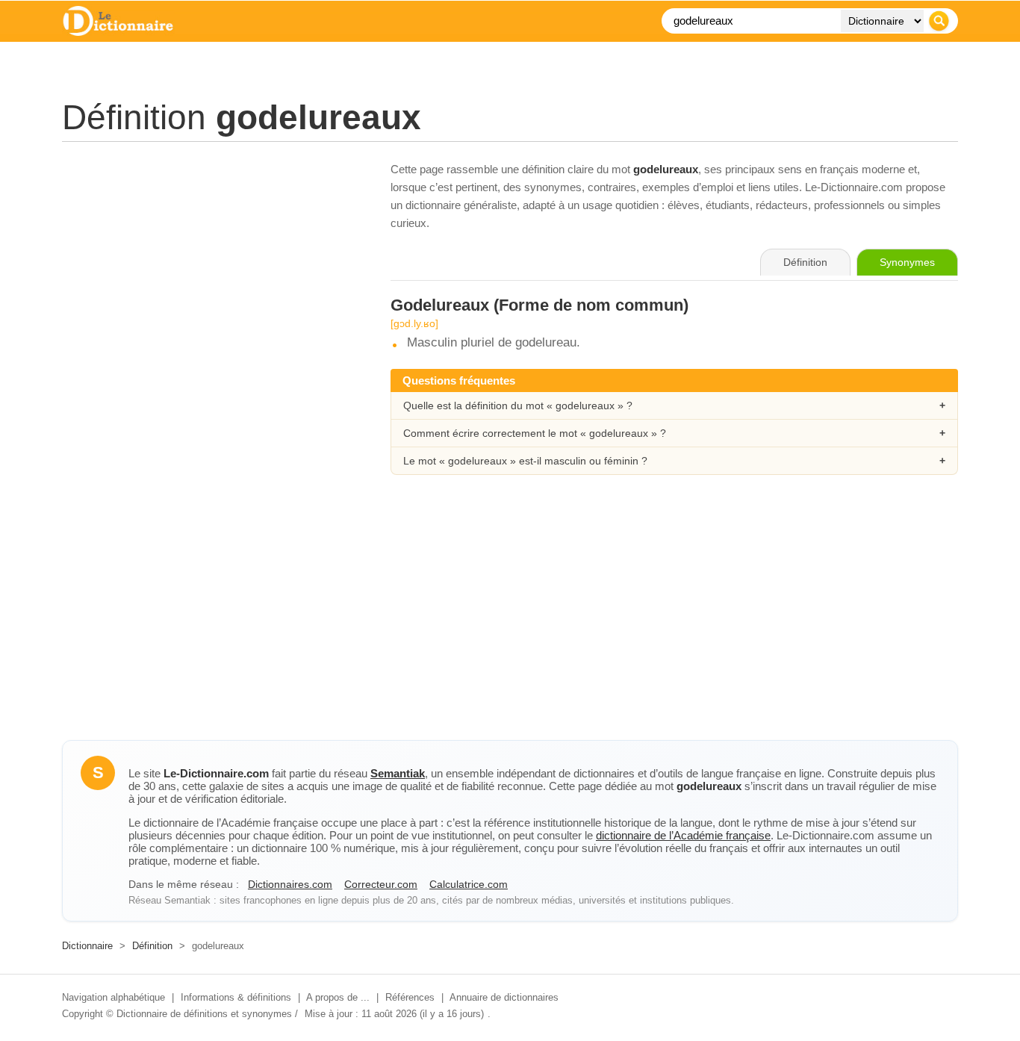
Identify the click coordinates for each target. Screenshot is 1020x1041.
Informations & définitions (236, 997)
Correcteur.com (380, 884)
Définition (152, 945)
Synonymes (907, 262)
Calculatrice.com (468, 884)
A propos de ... (338, 997)
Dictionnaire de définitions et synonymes (204, 1013)
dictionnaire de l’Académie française (683, 835)
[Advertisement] (211, 265)
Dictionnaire (87, 945)
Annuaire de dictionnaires (504, 997)
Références (410, 997)
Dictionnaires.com (290, 884)
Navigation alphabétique (113, 997)
